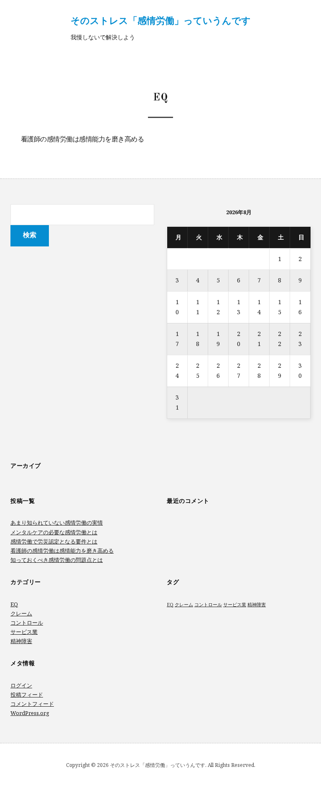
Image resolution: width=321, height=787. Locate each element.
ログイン (21, 685)
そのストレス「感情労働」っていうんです (161, 20)
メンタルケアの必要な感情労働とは (53, 532)
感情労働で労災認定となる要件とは (53, 541)
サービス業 (24, 632)
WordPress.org (29, 713)
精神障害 (21, 641)
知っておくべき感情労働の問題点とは (56, 560)
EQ (14, 604)
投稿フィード (26, 694)
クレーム (21, 613)
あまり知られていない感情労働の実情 (56, 522)
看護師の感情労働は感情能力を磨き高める (82, 139)
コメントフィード (32, 704)
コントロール (26, 622)
